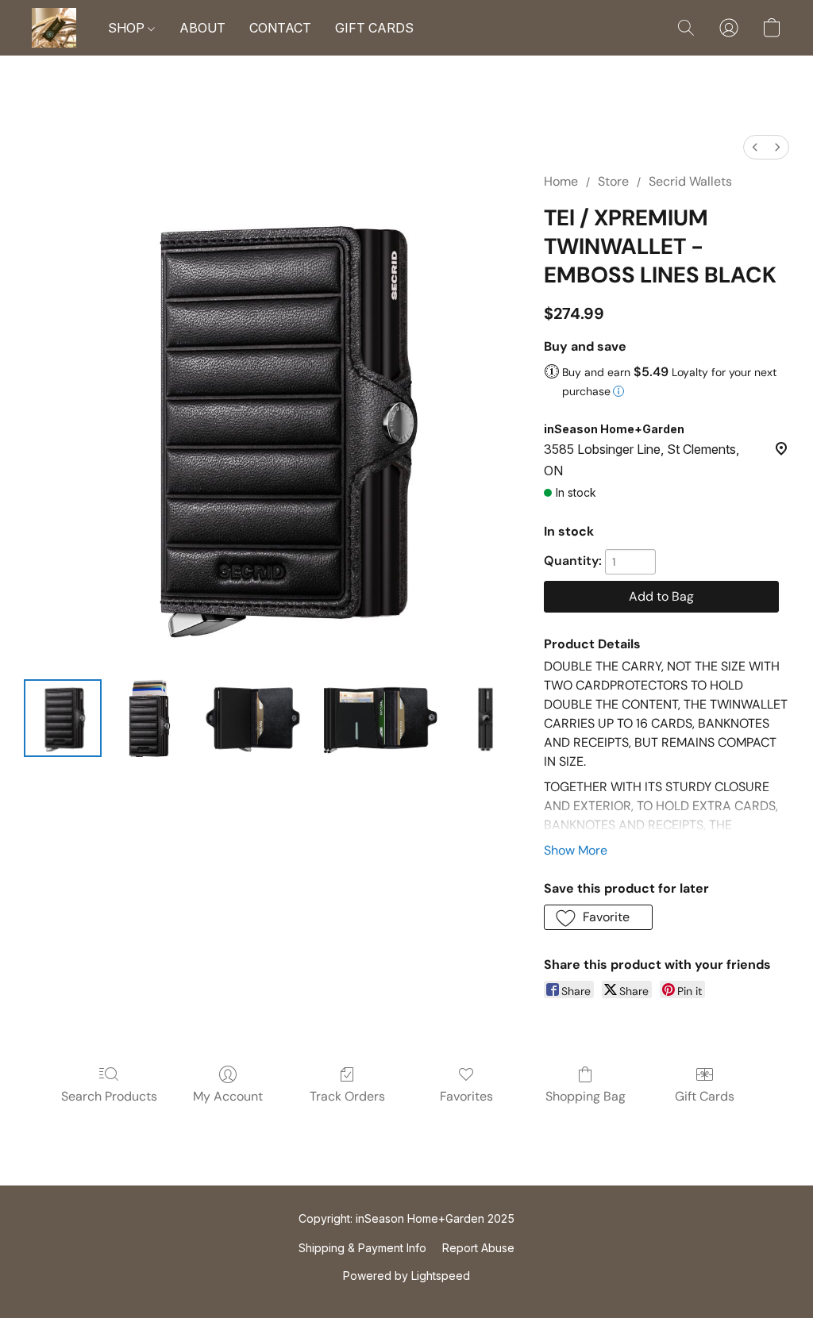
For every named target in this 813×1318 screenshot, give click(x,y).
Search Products (109, 1096)
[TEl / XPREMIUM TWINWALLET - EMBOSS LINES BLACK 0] (63, 718)
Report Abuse (478, 1248)
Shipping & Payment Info (362, 1248)
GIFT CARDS (374, 28)
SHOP (128, 28)
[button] (54, 28)
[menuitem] (755, 147)
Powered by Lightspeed (406, 1275)
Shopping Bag (585, 1096)
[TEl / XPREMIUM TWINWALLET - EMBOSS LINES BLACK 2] (253, 718)
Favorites (466, 1096)
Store (613, 181)
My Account (228, 1096)
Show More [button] (575, 850)
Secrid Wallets (690, 181)
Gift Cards (704, 1096)
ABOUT (202, 28)
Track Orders (347, 1096)
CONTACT (280, 28)
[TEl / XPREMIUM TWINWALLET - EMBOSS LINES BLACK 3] (380, 718)
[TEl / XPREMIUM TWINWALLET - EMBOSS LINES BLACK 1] (147, 718)
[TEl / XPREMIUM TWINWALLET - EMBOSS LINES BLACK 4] (485, 718)
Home (561, 181)
